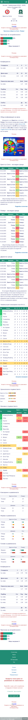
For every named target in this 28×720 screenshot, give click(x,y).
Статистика (14, 652)
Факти (14, 654)
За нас (14, 667)
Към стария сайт (14, 695)
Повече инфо (11, 719)
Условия (14, 672)
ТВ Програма (14, 659)
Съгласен (25, 718)
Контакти (14, 670)
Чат (14, 662)
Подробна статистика (21, 206)
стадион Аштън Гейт (6, 129)
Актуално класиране (21, 376)
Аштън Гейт (22, 124)
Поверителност (14, 674)
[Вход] (26, 2)
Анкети (14, 657)
